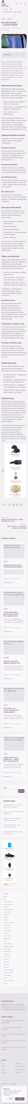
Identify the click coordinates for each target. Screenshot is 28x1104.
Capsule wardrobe (8, 901)
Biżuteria (6, 896)
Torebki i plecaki (7, 975)
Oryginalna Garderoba (9, 946)
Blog (11, 9)
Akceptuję (19, 1098)
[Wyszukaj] (20, 3)
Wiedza (9, 19)
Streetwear (6, 967)
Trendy (5, 978)
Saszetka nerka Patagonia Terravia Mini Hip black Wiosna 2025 (16, 467)
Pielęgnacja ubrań (8, 951)
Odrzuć (10, 1098)
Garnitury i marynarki (9, 922)
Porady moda (7, 954)
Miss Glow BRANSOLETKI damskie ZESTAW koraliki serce (16, 494)
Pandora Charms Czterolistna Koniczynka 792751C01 (16, 481)
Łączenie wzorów (7, 935)
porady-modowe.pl (7, 28)
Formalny (6, 920)
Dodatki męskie (7, 912)
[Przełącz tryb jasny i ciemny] (16, 3)
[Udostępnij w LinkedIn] (17, 504)
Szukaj (5, 787)
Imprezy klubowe (8, 930)
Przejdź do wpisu (8, 582)
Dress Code (6, 914)
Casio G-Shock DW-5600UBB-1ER (9, 868)
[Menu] (25, 3)
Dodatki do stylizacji (8, 909)
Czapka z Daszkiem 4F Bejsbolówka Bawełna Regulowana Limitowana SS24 (16, 454)
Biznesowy (6, 893)
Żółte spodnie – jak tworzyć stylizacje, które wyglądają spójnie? (11, 710)
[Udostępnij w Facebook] (9, 504)
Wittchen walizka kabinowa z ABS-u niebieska (9, 848)
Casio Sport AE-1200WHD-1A (9, 878)
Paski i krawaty (7, 949)
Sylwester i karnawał (8, 970)
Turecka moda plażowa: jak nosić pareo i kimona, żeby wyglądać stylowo (11, 614)
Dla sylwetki (6, 907)
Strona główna (4, 9)
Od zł (16, 456)
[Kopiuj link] (20, 504)
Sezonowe (6, 959)
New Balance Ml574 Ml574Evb (9, 858)
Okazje (5, 941)
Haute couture (7, 925)
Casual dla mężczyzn (8, 904)
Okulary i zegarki (8, 943)
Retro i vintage (7, 957)
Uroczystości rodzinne (9, 980)
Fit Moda (6, 917)
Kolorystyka (6, 933)
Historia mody (7, 928)
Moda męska (6, 938)
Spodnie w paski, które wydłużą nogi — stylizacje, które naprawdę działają (11, 759)
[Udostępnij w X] (13, 504)
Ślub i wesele (6, 962)
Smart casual (6, 964)
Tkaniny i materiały (8, 972)
